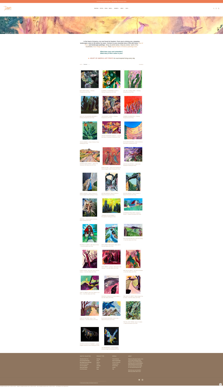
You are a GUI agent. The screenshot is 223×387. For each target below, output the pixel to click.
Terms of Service (115, 359)
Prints (98, 360)
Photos (98, 364)
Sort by (81, 64)
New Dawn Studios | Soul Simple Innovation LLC (90, 382)
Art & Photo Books (83, 369)
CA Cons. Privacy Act (116, 362)
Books (98, 367)
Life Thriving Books (83, 365)
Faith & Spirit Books (84, 367)
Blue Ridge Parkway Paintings (85, 362)
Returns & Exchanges (116, 360)
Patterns (98, 362)
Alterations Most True (84, 359)
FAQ (113, 369)
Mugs (98, 369)
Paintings (98, 359)
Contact (114, 367)
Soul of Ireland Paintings (84, 360)
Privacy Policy (115, 365)
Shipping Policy (115, 364)
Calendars (99, 365)
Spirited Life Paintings (84, 364)
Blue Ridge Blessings (100, 46)
